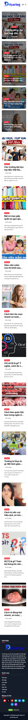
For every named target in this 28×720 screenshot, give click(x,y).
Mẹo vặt (6, 76)
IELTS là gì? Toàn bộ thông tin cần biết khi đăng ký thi (13, 564)
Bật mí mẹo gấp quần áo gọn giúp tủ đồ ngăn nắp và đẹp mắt (13, 81)
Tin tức (4, 692)
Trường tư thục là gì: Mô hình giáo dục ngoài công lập (14, 464)
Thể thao (4, 689)
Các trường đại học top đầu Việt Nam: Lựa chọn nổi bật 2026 (14, 35)
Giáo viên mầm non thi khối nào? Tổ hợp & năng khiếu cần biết (14, 104)
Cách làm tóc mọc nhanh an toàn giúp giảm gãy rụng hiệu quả (13, 127)
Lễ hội (3, 685)
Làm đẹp (4, 682)
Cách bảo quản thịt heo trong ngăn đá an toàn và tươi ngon (14, 416)
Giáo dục (14, 27)
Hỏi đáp (4, 680)
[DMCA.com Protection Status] (14, 710)
